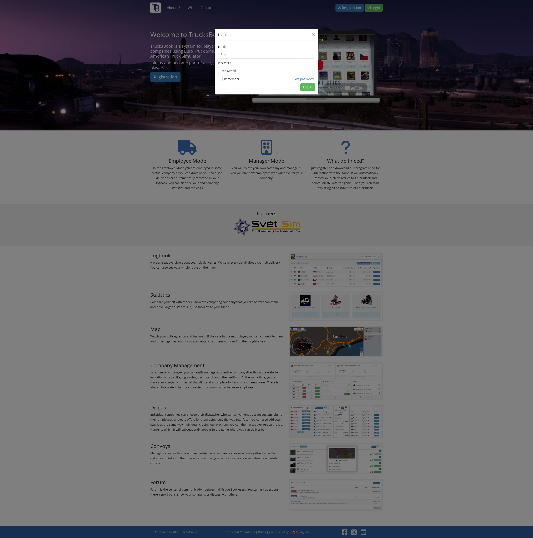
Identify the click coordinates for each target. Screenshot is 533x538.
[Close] (313, 35)
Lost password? (304, 79)
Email (222, 46)
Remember (231, 79)
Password (224, 63)
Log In (307, 87)
